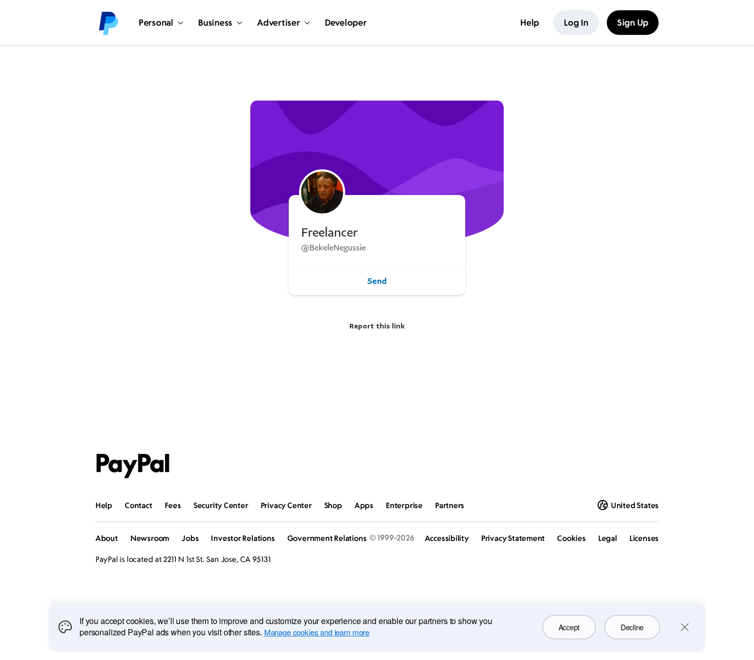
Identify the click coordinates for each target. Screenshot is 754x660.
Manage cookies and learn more (316, 632)
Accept (569, 627)
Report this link (377, 325)
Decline (632, 627)
